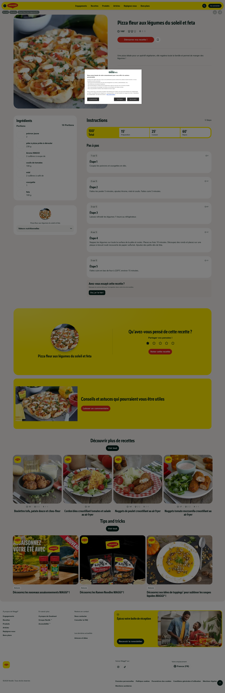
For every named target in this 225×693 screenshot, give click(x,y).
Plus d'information (111, 94)
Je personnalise (93, 99)
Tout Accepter (133, 99)
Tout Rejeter (120, 99)
